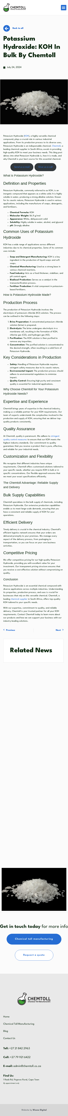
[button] (63, 7)
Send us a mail (22, 167)
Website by (34, 1110)
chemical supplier (19, 599)
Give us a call (45, 167)
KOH (26, 136)
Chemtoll (56, 146)
